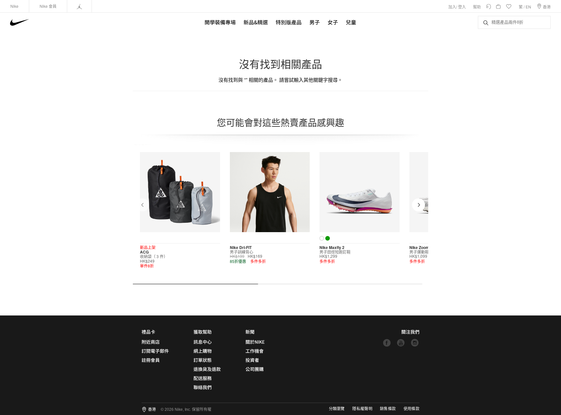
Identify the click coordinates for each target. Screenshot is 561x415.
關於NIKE (255, 341)
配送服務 (202, 378)
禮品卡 (148, 331)
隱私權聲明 (362, 409)
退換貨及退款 (207, 369)
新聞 (250, 331)
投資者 (252, 360)
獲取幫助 (202, 331)
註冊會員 (151, 360)
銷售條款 (388, 409)
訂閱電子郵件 (155, 351)
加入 (452, 6)
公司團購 (254, 369)
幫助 (477, 6)
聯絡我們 (202, 387)
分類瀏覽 (336, 409)
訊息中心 (202, 341)
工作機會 (254, 351)
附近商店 (151, 341)
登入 (462, 6)
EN (528, 6)
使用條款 (411, 409)
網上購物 (202, 351)
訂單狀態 (202, 360)
